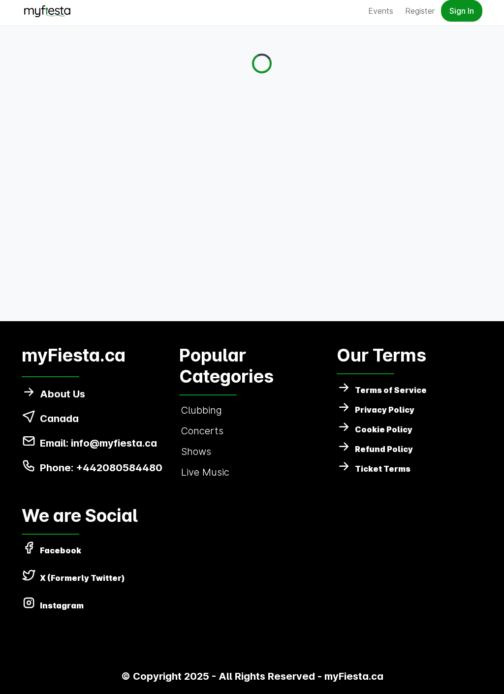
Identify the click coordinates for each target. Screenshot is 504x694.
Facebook (60, 550)
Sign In (461, 11)
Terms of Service (391, 390)
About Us (62, 394)
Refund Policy (384, 449)
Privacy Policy (384, 410)
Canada (59, 418)
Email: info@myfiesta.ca (98, 443)
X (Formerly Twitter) (82, 578)
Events (380, 11)
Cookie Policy (383, 429)
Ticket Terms (382, 469)
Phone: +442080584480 (101, 468)
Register (420, 11)
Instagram (62, 605)
